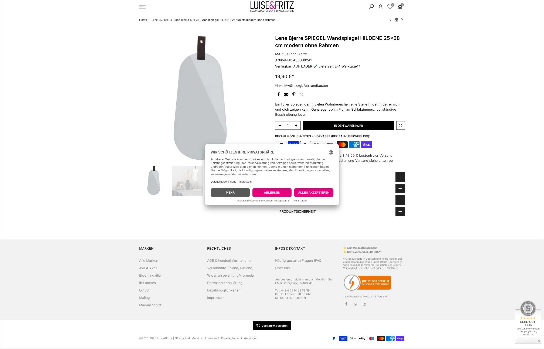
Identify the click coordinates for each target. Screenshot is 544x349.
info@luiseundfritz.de (298, 283)
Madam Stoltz (150, 305)
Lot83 (144, 290)
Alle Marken (148, 260)
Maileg (144, 298)
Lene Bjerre (298, 54)
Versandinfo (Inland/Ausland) (230, 268)
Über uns (282, 268)
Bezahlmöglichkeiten (223, 290)
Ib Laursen (147, 283)
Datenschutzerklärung (224, 283)
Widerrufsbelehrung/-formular (231, 275)
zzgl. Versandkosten (311, 85)
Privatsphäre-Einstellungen (239, 338)
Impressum (216, 298)
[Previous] (147, 99)
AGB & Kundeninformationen (229, 260)
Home (143, 19)
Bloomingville (150, 275)
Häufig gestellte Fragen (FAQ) (299, 260)
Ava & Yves (148, 268)
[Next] (261, 99)
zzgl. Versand (379, 296)
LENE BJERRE (160, 19)
